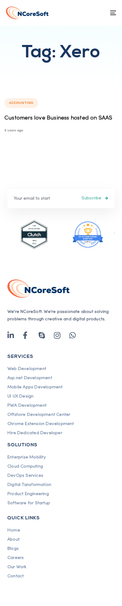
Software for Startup (28, 503)
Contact (15, 576)
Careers (15, 558)
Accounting (21, 102)
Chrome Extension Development (40, 424)
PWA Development (26, 405)
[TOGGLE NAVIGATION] (97, 13)
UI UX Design (20, 396)
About (13, 539)
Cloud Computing (25, 466)
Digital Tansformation (29, 485)
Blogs (13, 549)
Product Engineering (28, 494)
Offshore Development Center (38, 415)
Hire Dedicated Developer (34, 433)
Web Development (26, 369)
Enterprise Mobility (26, 457)
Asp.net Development (29, 378)
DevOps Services (25, 476)
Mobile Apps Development (35, 387)
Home (13, 530)
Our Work (17, 567)
